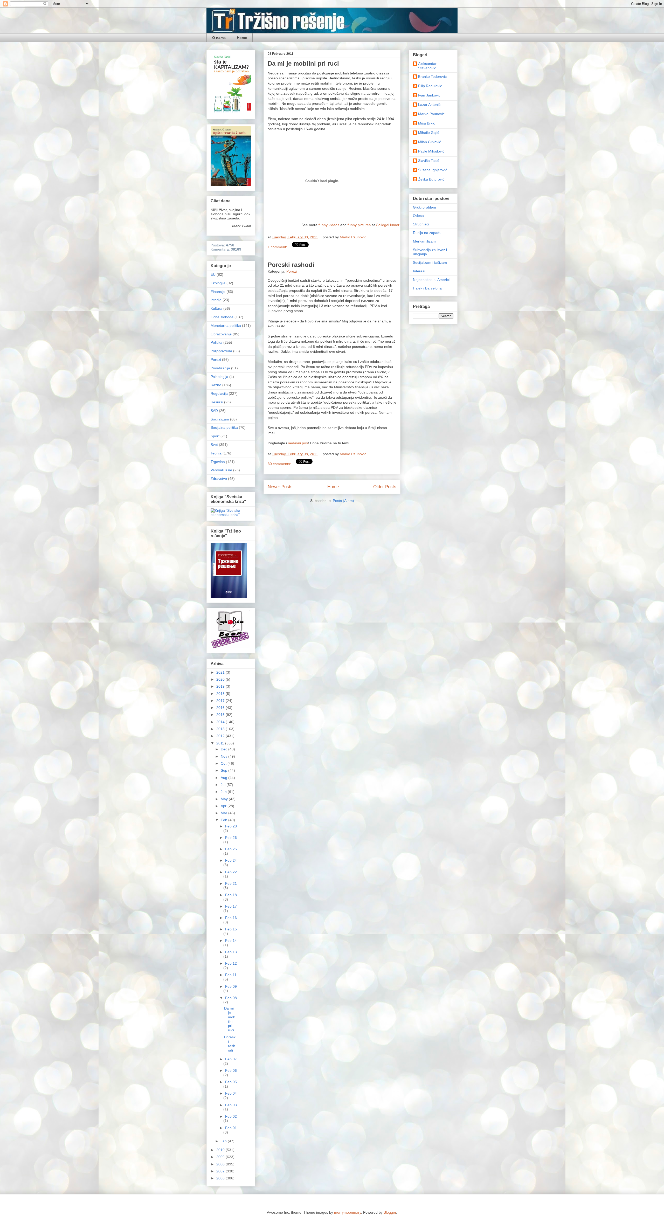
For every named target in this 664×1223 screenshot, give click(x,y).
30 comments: (280, 464)
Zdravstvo (219, 478)
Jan (224, 1141)
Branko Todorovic (432, 76)
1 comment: (278, 247)
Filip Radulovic (430, 86)
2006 (221, 1178)
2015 (221, 715)
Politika (216, 342)
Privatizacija (220, 368)
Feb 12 (231, 963)
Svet (214, 445)
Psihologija (219, 377)
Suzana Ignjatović (432, 170)
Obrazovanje (221, 334)
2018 (221, 694)
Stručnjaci (421, 224)
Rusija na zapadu (427, 233)
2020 (221, 679)
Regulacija (219, 393)
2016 (221, 708)
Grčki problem (424, 207)
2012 (221, 736)
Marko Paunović (431, 114)
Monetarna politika (226, 325)
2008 (221, 1164)
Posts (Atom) (343, 501)
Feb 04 (231, 1093)
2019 (221, 686)
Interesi (419, 271)
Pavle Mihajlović (431, 151)
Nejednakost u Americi (431, 280)
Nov (224, 756)
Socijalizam (220, 419)
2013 (221, 729)
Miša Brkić (426, 123)
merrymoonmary (347, 1212)
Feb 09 (231, 986)
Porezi (291, 271)
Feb (224, 820)
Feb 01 (231, 1128)
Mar (224, 813)
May (225, 799)
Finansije (218, 291)
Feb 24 (231, 860)
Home (242, 38)
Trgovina (218, 462)
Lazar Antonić (429, 104)
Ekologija (218, 283)
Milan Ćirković (429, 142)
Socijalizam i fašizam (430, 262)
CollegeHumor (387, 225)
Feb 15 (231, 929)
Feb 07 (231, 1059)
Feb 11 (231, 975)
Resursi (217, 402)
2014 (221, 722)
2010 (221, 1150)
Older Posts (384, 486)
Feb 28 (231, 826)
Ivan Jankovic (429, 95)
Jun (224, 792)
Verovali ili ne (221, 470)
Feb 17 (231, 906)
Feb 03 (231, 1105)
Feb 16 (231, 918)
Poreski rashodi (291, 264)
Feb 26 (231, 837)
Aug (224, 778)
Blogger (390, 1212)
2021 (221, 672)
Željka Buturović (431, 179)
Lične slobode (222, 317)
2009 (221, 1157)
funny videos (329, 225)
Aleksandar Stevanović (427, 65)
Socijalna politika (224, 427)
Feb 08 (231, 998)
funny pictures (359, 225)
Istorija (216, 300)
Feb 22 (231, 872)
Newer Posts (280, 486)
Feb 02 (231, 1116)
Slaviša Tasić (428, 160)
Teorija (216, 453)
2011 (220, 743)
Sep (224, 770)
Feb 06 (231, 1070)
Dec (224, 749)
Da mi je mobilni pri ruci (303, 63)
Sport (215, 436)
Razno (216, 385)
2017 (221, 701)
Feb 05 (231, 1082)
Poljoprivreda (221, 351)
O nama (219, 38)
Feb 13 (231, 952)
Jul (223, 785)
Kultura (216, 308)
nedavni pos (298, 443)
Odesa (418, 215)
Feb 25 (231, 849)
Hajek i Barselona (427, 288)
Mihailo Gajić (428, 132)
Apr (224, 806)
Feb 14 (231, 940)
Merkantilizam (424, 241)
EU (213, 274)
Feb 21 (231, 883)
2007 (221, 1171)
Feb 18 (231, 895)
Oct (224, 763)
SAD (214, 411)
